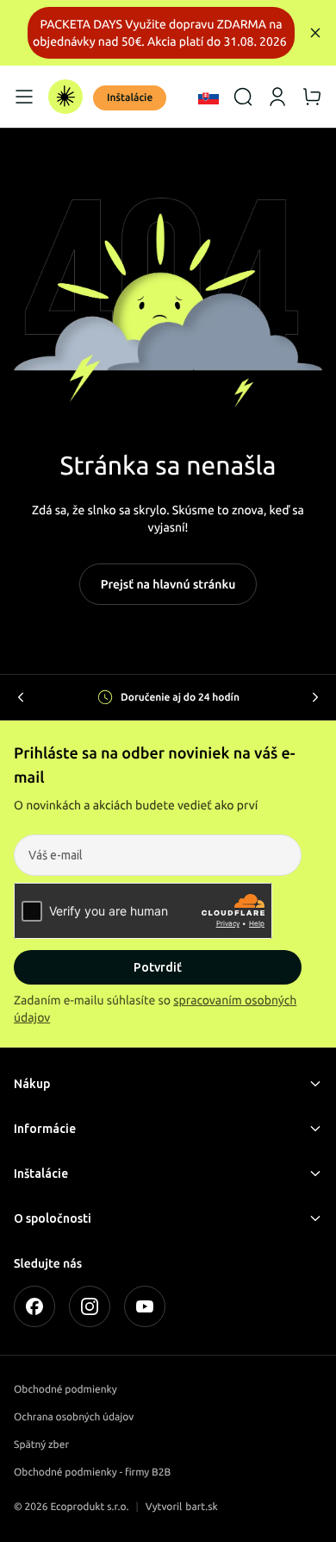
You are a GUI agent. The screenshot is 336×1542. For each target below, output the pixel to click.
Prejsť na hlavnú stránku (168, 584)
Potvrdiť (158, 967)
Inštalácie (129, 98)
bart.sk (201, 1507)
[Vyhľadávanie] (243, 96)
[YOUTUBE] (144, 1306)
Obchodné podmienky (65, 1389)
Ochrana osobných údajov (74, 1417)
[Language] (208, 96)
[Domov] (65, 96)
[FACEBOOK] (34, 1306)
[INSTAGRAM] (89, 1306)
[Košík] (312, 96)
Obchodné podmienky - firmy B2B (92, 1472)
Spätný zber (41, 1445)
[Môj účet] (277, 96)
